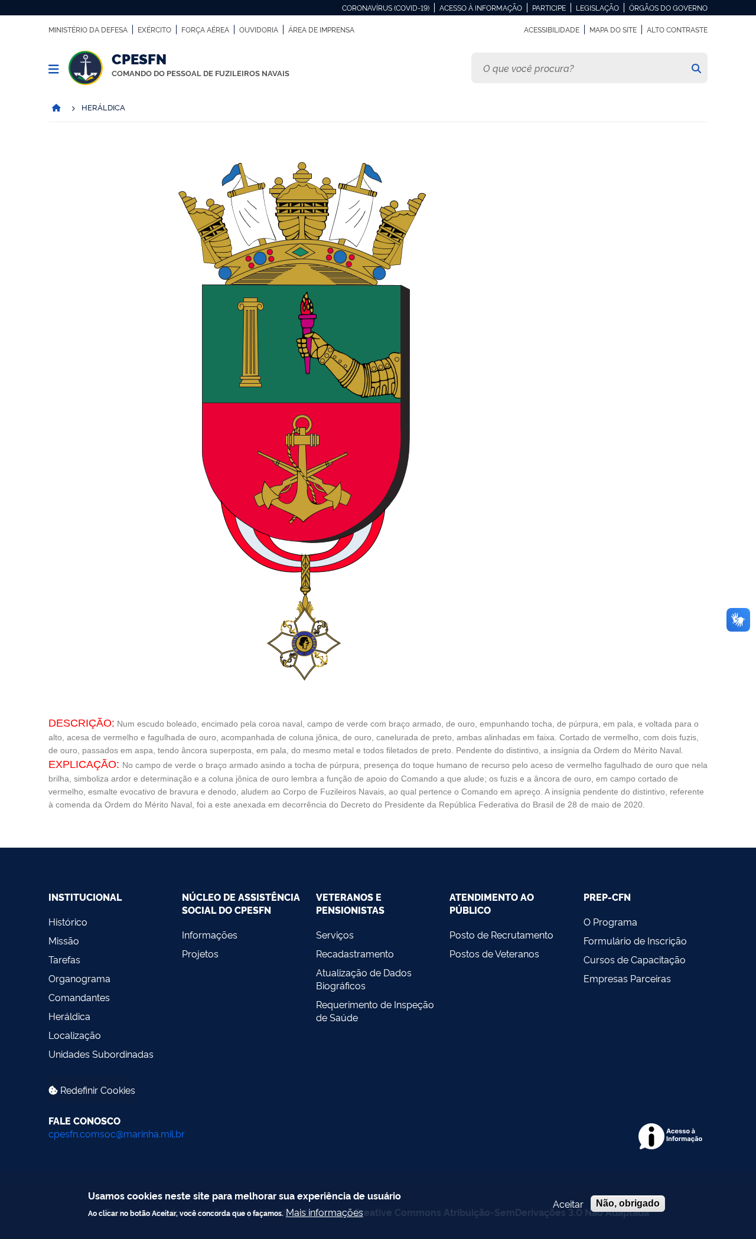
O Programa (610, 921)
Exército (154, 29)
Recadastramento (355, 953)
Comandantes (79, 996)
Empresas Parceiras (627, 978)
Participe (549, 7)
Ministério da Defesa (88, 29)
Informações (209, 934)
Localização (74, 1034)
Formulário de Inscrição (635, 940)
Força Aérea (205, 29)
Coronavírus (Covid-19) (385, 7)
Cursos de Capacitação (635, 959)
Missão (63, 940)
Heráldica (69, 1015)
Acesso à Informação (480, 7)
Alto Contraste (677, 29)
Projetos (200, 953)
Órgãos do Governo (668, 7)
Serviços (335, 934)
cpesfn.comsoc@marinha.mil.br (116, 1133)
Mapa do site (613, 29)
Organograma (79, 978)
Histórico (67, 921)
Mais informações (324, 1211)
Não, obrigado (628, 1203)
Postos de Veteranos (494, 953)
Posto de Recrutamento (501, 934)
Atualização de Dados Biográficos (364, 979)
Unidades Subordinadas (101, 1053)
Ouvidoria (258, 29)
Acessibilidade (551, 29)
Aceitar (568, 1203)
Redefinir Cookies (96, 1089)
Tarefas (64, 959)
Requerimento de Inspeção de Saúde (375, 1011)
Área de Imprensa (321, 29)
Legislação (597, 7)
